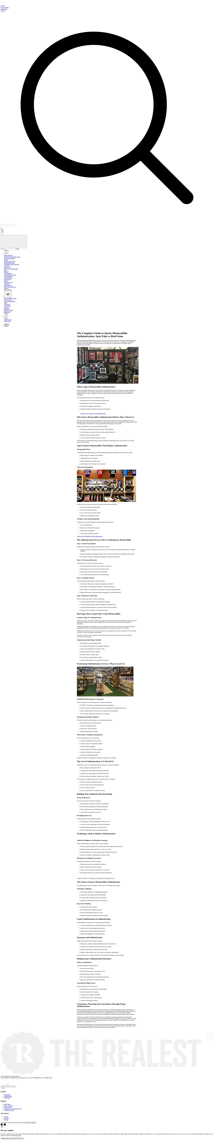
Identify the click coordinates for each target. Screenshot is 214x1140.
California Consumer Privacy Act (13, 1108)
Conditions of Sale (9, 1110)
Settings (6, 1116)
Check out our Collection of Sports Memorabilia (90, 536)
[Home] (3, 4)
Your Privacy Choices (30, 1122)
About (2, 11)
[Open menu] (14, 241)
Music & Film (4, 7)
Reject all (15, 1138)
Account (6, 1118)
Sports (2, 6)
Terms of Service (8, 1105)
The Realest (7, 1097)
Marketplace (4, 9)
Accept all (20, 1138)
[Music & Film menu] (8, 8)
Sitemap (6, 1119)
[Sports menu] (4, 6)
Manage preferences (6, 1138)
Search (3, 1088)
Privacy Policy (8, 1107)
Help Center (7, 1104)
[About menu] (4, 11)
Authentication (8, 1096)
